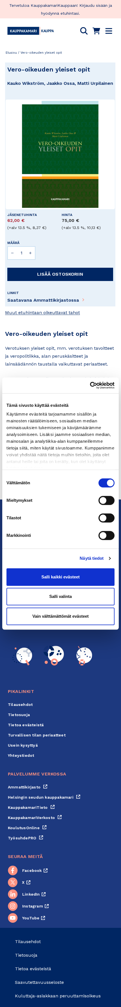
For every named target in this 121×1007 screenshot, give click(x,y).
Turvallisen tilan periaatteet (37, 735)
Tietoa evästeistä (26, 725)
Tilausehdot (20, 704)
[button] (84, 31)
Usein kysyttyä (23, 745)
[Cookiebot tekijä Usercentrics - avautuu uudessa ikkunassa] (90, 385)
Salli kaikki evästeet (60, 576)
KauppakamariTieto (31, 807)
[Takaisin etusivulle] (30, 31)
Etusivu (11, 53)
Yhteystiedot (21, 755)
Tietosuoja (19, 714)
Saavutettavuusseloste (39, 982)
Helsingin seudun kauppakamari (44, 797)
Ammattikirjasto (28, 787)
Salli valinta (60, 596)
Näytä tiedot (92, 558)
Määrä (13, 243)
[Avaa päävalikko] (108, 31)
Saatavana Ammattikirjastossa (43, 300)
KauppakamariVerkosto (35, 817)
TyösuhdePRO (25, 838)
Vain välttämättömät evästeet (60, 616)
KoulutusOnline (27, 828)
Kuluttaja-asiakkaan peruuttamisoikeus (58, 996)
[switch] (106, 500)
